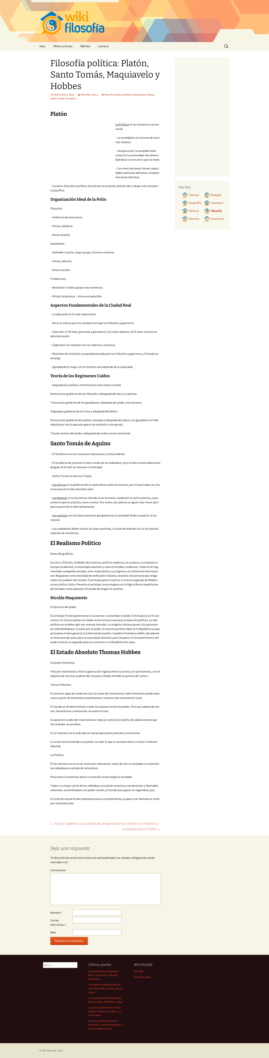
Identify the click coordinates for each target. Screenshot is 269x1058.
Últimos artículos (62, 46)
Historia (194, 211)
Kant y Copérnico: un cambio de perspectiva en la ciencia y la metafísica (104, 823)
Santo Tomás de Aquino (63, 98)
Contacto (103, 46)
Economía (217, 218)
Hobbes (128, 94)
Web (53, 932)
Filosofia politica (113, 94)
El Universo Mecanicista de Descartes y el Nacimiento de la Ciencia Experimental (105, 1024)
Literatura (217, 203)
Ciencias (194, 195)
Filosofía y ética (89, 94)
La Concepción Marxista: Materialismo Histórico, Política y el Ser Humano (104, 1011)
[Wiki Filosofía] (134, 21)
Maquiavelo (139, 94)
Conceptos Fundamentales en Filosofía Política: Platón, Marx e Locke (105, 988)
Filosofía (216, 211)
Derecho (194, 218)
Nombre (56, 912)
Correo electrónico (58, 922)
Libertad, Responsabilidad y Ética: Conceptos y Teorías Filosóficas (103, 975)
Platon (150, 94)
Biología (216, 195)
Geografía (195, 203)
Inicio (42, 46)
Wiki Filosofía (49, 1050)
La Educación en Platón (141, 829)
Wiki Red (85, 46)
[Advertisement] (83, 149)
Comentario (58, 870)
